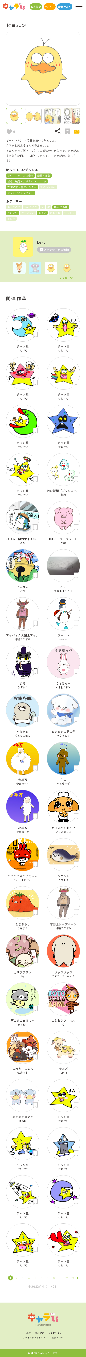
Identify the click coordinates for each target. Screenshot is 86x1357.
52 (66, 1277)
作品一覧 (67, 278)
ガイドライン (55, 1332)
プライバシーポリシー (34, 1337)
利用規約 (39, 1332)
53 (72, 1277)
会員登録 (36, 6)
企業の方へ (64, 6)
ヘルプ (27, 1332)
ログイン (50, 6)
